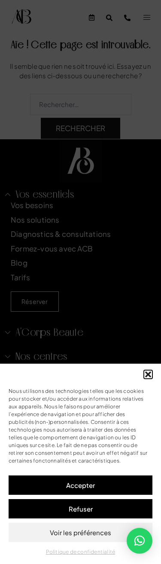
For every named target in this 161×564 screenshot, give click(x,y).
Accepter (80, 485)
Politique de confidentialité (80, 552)
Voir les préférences (80, 532)
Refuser (81, 509)
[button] (148, 374)
